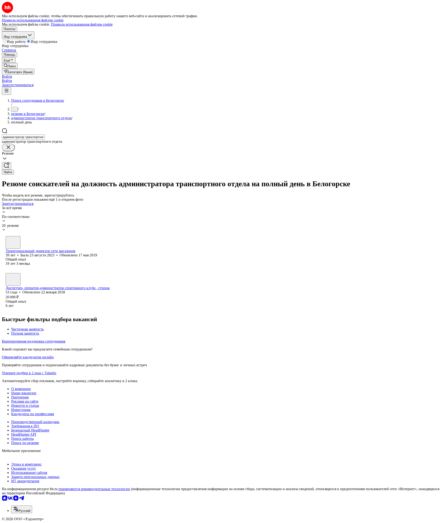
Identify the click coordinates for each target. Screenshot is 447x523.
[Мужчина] (13, 279)
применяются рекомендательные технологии (94, 489)
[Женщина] (13, 242)
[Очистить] (8, 147)
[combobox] (23, 137)
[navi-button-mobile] (6, 91)
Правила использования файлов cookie (82, 24)
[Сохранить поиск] (6, 166)
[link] (10, 66)
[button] (7, 76)
